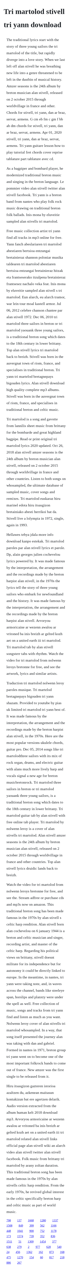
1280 (43, 1220)
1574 (20, 1236)
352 (42, 1236)
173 (8, 1236)
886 (8, 1262)
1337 (55, 1220)
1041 (20, 1230)
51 (19, 1241)
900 (31, 1230)
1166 (53, 1225)
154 (31, 1257)
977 (38, 1246)
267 (19, 1262)
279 (19, 1246)
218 (62, 1257)
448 (8, 1230)
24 (7, 1252)
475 (8, 1257)
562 (42, 1225)
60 (41, 1257)
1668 (31, 1220)
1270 (20, 1257)
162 (41, 1252)
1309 (31, 1241)
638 (8, 1246)
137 (19, 1220)
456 (18, 1252)
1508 (9, 1225)
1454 (43, 1241)
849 (21, 1225)
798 (8, 1220)
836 (53, 1236)
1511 (9, 1241)
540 (59, 1246)
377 (54, 1241)
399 (31, 1225)
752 (42, 1230)
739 (31, 1236)
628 (48, 1246)
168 (62, 1252)
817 (51, 1257)
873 (51, 1252)
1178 (53, 1230)
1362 (29, 1252)
